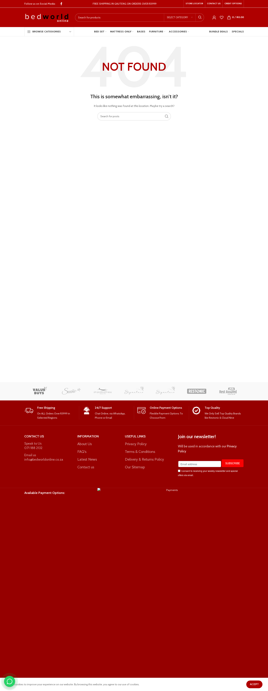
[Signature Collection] (165, 391)
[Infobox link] (50, 413)
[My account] (214, 17)
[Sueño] (71, 391)
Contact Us (34, 436)
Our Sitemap (135, 467)
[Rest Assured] (228, 391)
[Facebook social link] (61, 4)
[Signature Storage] (134, 391)
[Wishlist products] (221, 17)
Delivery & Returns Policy (144, 459)
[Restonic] (196, 391)
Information (88, 436)
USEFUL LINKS (135, 436)
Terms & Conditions (140, 451)
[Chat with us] (9, 681)
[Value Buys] (40, 391)
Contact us (85, 467)
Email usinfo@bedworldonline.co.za (43, 457)
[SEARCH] (200, 17)
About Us (84, 444)
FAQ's (81, 451)
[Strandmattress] (102, 391)
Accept (254, 684)
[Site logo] (46, 17)
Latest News (87, 459)
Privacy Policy (136, 444)
